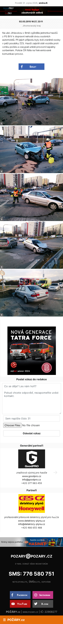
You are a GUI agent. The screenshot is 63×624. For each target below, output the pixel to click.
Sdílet (33, 66)
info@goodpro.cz (31, 479)
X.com (44, 603)
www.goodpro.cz (31, 476)
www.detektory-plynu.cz (31, 520)
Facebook (22, 595)
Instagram (44, 595)
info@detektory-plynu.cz (31, 524)
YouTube (22, 603)
